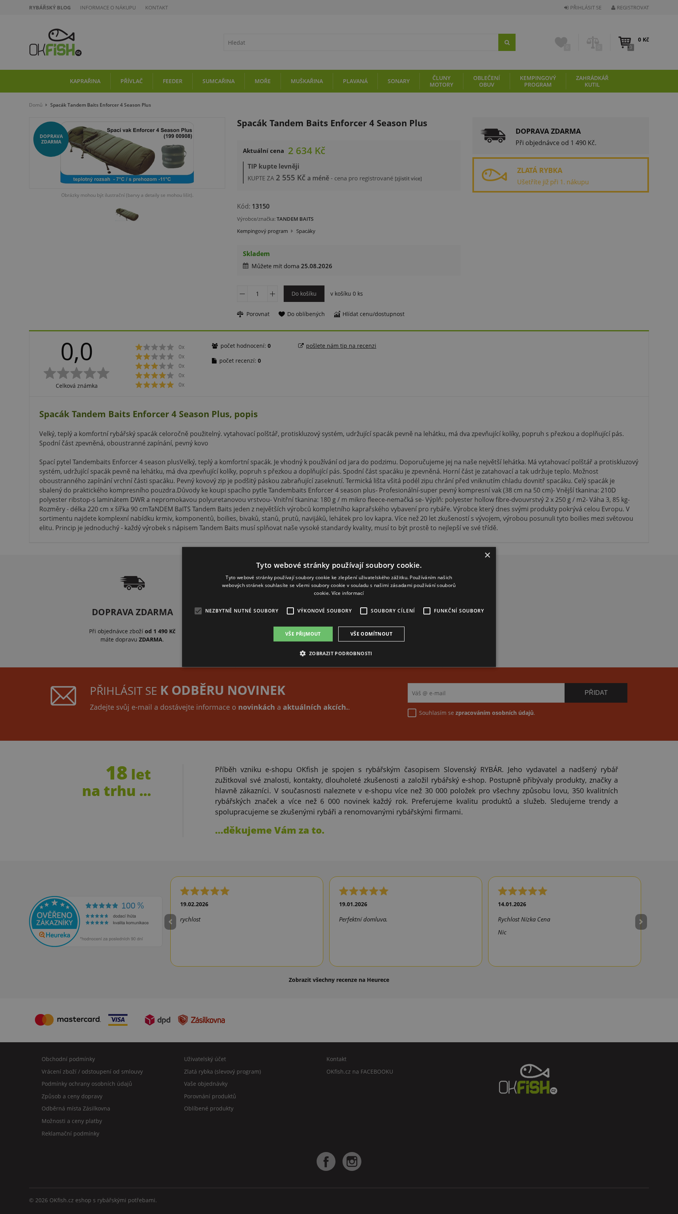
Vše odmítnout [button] (371, 634)
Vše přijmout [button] (303, 634)
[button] (339, 653)
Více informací (348, 593)
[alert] (339, 607)
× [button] (487, 555)
